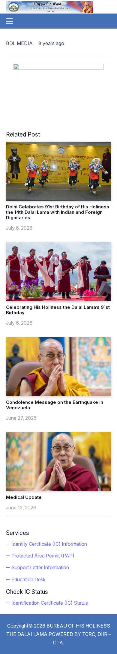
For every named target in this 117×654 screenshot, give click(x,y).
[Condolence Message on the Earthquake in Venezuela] (58, 366)
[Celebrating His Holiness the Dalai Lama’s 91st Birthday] (58, 271)
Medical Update (24, 497)
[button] (9, 21)
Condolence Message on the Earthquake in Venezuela (54, 404)
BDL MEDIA (19, 43)
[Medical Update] (58, 461)
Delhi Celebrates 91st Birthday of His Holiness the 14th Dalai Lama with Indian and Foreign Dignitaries (57, 212)
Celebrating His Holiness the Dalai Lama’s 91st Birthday (58, 309)
